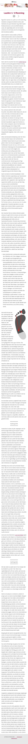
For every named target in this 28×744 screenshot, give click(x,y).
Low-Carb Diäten (19, 535)
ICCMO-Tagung (22, 62)
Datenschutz (14, 738)
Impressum (19, 737)
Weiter (18, 16)
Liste (14, 16)
